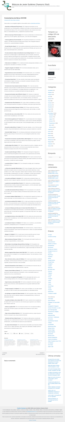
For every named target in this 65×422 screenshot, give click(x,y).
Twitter (49, 284)
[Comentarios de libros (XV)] (10, 342)
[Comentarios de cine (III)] (36, 342)
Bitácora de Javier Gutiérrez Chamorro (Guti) (30, 4)
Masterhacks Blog (52, 326)
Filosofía (50, 107)
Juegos (50, 119)
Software (51, 127)
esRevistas (50, 313)
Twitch (49, 282)
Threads (50, 275)
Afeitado (50, 92)
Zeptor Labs (50, 346)
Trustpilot (50, 278)
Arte (49, 96)
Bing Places (50, 254)
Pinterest (50, 271)
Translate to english (52, 293)
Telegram (50, 273)
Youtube (50, 289)
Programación (52, 123)
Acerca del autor (51, 241)
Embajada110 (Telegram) (53, 306)
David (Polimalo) (51, 300)
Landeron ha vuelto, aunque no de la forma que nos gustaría (54, 191)
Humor (49, 111)
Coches (49, 102)
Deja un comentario (16, 20)
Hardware (51, 114)
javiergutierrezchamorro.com (32, 411)
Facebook (50, 256)
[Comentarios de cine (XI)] (23, 342)
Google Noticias (51, 260)
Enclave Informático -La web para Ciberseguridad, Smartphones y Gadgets (54, 309)
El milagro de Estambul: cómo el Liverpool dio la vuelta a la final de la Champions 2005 (54, 374)
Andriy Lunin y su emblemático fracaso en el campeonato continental (53, 392)
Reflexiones (50, 139)
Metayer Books (51, 328)
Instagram (50, 263)
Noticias (51, 121)
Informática (50, 113)
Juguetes (50, 129)
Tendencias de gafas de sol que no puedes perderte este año (54, 383)
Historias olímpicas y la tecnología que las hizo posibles (53, 400)
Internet (51, 116)
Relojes (49, 141)
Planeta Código (51, 330)
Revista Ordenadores (52, 337)
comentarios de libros (35, 23)
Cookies (30, 420)
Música (49, 135)
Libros (12, 20)
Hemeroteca (50, 291)
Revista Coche (51, 335)
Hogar (49, 109)
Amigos (49, 94)
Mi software (50, 247)
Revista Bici (50, 333)
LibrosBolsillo (51, 324)
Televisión (50, 143)
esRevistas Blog (51, 315)
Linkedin (50, 265)
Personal (50, 137)
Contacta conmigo (52, 236)
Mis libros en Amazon (52, 249)
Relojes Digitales (51, 331)
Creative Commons (21, 408)
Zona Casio (50, 344)
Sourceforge (50, 286)
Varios (49, 145)
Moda (49, 133)
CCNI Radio (50, 298)
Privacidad (34, 420)
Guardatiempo (51, 245)
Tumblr (49, 280)
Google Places (51, 262)
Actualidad (50, 90)
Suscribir (51, 73)
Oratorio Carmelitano (52, 339)
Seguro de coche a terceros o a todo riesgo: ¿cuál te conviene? (54, 379)
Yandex (49, 287)
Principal (50, 234)
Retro (50, 125)
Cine (49, 100)
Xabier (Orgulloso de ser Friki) (54, 341)
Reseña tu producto (52, 243)
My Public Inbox (51, 269)
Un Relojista (50, 342)
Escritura (50, 104)
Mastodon (50, 267)
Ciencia (49, 98)
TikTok (49, 276)
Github (49, 258)
